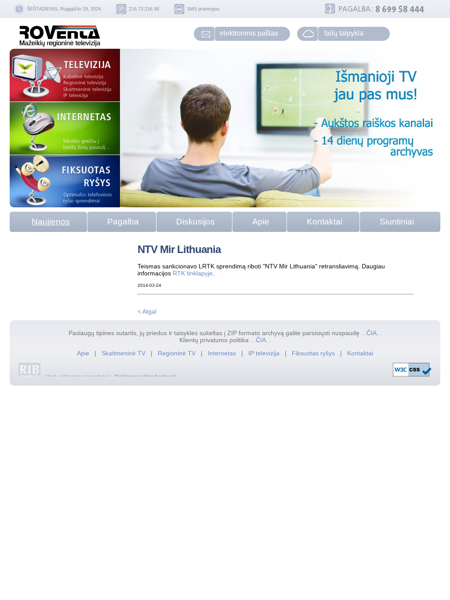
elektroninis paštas (249, 33)
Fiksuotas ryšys (313, 353)
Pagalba (123, 221)
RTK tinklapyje (193, 273)
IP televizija (264, 353)
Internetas (222, 353)
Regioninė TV (177, 353)
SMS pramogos (203, 8)
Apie (260, 221)
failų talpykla (343, 33)
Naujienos (51, 221)
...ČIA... (371, 332)
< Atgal (147, 311)
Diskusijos (195, 221)
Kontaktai (324, 221)
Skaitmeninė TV (124, 353)
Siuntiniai (397, 221)
